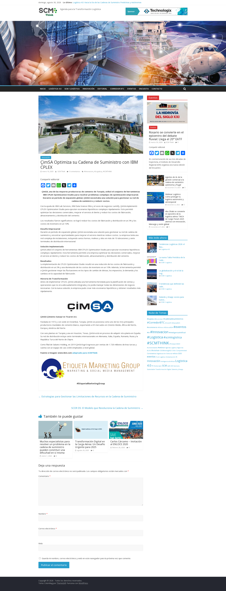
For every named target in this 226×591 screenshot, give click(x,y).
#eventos (179, 327)
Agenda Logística (171, 348)
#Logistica (98, 171)
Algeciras (180, 348)
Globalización (170, 357)
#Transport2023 (175, 344)
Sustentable (151, 369)
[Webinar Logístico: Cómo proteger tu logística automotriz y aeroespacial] (155, 193)
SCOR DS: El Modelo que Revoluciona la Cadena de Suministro (107, 408)
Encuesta (144, 88)
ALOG (149, 350)
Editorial (102, 88)
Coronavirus (151, 353)
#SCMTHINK (107, 171)
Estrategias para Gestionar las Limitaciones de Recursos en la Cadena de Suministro (87, 396)
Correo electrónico (47, 528)
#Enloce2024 (168, 327)
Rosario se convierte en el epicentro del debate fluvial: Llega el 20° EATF (166, 135)
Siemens (176, 366)
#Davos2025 (176, 323)
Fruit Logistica (160, 357)
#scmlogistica (172, 337)
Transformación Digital (163, 369)
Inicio (43, 88)
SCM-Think (62, 171)
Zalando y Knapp (177, 369)
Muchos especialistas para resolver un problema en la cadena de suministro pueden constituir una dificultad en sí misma (55, 447)
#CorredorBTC (156, 322)
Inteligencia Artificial (168, 361)
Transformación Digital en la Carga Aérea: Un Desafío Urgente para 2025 (90, 444)
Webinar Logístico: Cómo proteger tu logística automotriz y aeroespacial (174, 198)
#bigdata (150, 319)
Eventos (131, 88)
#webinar (161, 347)
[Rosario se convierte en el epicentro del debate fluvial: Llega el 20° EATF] (167, 103)
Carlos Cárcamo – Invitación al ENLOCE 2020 (126, 443)
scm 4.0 (170, 366)
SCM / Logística (72, 88)
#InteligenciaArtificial (177, 332)
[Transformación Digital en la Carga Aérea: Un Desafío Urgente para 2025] (91, 422)
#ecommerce (152, 327)
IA (176, 357)
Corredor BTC (117, 88)
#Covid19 (168, 323)
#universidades (152, 348)
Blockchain (155, 350)
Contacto (157, 88)
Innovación (88, 88)
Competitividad (181, 350)
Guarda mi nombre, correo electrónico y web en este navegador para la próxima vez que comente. (86, 558)
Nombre (42, 513)
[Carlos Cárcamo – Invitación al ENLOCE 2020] (126, 422)
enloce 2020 (177, 353)
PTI (153, 366)
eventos (151, 356)
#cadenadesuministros (173, 318)
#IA (148, 332)
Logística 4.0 (55, 88)
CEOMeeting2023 (166, 350)
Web (40, 543)
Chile (174, 350)
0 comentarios (74, 171)
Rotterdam (158, 366)
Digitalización (161, 353)
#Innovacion (88, 171)
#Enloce (161, 327)
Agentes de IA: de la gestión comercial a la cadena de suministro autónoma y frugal (174, 181)
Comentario (44, 476)
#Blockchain (158, 319)
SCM (164, 365)
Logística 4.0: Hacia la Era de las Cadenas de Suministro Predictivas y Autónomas (107, 2)
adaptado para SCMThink (84, 352)
